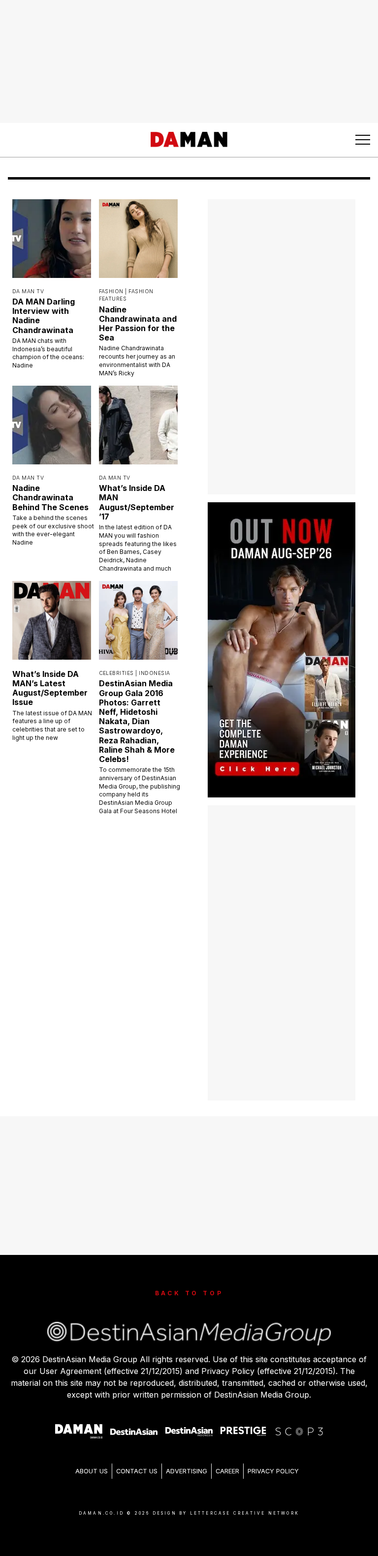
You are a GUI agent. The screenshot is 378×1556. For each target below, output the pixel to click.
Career (227, 1471)
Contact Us (137, 1471)
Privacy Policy (273, 1471)
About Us (91, 1471)
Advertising (186, 1471)
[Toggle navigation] (362, 140)
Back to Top (189, 1293)
